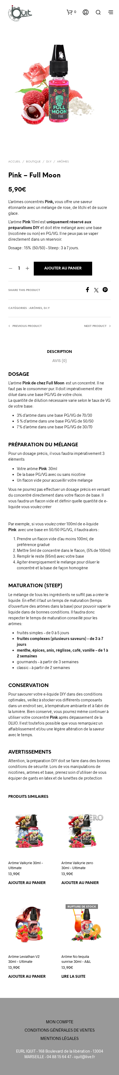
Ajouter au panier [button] (27, 883)
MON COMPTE (59, 1021)
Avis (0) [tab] (59, 361)
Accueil (14, 161)
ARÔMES (63, 161)
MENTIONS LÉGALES (59, 1038)
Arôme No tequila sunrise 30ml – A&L (76, 959)
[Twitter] (98, 290)
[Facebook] (89, 290)
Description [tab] (59, 352)
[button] (71, 12)
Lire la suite (73, 977)
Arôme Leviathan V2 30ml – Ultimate (24, 959)
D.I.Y (48, 161)
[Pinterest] (106, 290)
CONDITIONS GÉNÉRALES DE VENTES (60, 1029)
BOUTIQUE (33, 161)
